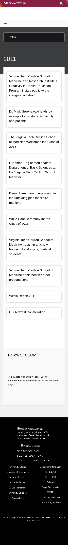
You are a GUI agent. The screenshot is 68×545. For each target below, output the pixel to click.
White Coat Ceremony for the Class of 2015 (29, 221)
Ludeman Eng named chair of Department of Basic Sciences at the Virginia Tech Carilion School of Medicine (33, 170)
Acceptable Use (17, 482)
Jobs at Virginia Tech (50, 502)
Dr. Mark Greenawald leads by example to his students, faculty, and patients (31, 116)
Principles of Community (17, 472)
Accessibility (18, 498)
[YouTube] (33, 366)
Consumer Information (50, 467)
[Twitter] (16, 366)
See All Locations (31, 456)
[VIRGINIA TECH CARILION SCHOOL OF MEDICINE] (26, 13)
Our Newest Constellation (27, 312)
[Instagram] (21, 366)
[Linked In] (27, 366)
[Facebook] (10, 366)
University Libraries (17, 493)
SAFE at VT (50, 477)
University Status (17, 467)
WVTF (50, 492)
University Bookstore (50, 497)
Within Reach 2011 (22, 296)
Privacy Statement (18, 477)
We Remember (19, 488)
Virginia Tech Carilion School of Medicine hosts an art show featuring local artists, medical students (31, 247)
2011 (4, 23)
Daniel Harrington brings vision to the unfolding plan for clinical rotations (32, 198)
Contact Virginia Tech (34, 460)
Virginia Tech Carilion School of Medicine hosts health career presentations (31, 275)
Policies (50, 482)
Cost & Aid (50, 472)
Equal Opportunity (50, 487)
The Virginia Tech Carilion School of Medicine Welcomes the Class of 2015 (34, 141)
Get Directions (29, 451)
